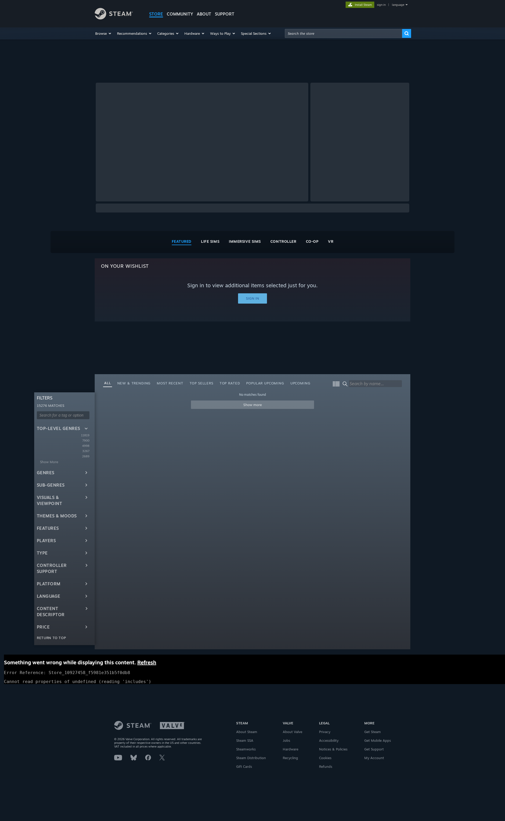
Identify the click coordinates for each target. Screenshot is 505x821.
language (398, 5)
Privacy (324, 732)
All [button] (107, 383)
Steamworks (246, 749)
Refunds (325, 766)
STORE (156, 14)
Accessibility (329, 740)
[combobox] (343, 33)
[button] (103, 33)
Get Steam (372, 732)
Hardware (290, 749)
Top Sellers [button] (201, 383)
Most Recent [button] (170, 383)
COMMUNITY (180, 14)
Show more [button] (252, 405)
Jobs (286, 740)
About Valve (292, 732)
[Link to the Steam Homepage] (114, 18)
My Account (374, 758)
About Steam (246, 732)
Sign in (252, 298)
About (204, 14)
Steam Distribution (251, 758)
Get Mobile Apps (377, 740)
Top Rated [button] (230, 383)
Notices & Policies (333, 749)
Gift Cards (244, 766)
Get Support (374, 749)
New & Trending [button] (134, 383)
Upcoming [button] (300, 383)
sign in (381, 5)
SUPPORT (224, 14)
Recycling (290, 758)
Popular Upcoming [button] (265, 383)
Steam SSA (244, 740)
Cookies (325, 758)
